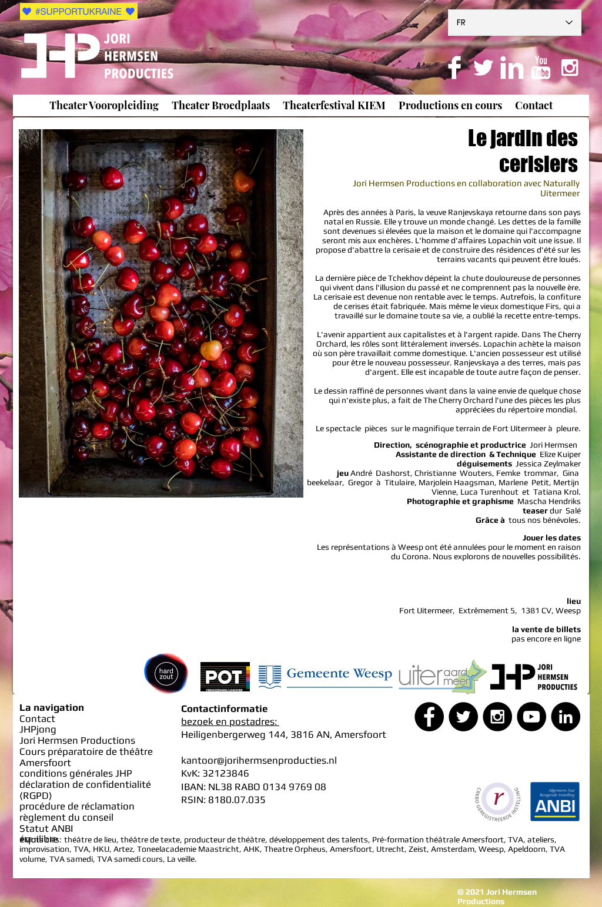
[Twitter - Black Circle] (463, 716)
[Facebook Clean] (454, 67)
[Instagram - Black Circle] (497, 716)
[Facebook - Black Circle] (429, 716)
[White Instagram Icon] (569, 67)
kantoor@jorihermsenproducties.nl (259, 760)
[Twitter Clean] (483, 67)
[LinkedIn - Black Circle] (565, 716)
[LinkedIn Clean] (512, 67)
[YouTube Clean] (541, 67)
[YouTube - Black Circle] (531, 716)
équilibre (38, 839)
